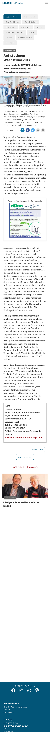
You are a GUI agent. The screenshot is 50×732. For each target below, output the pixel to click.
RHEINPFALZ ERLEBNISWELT (15, 726)
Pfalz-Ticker (13, 8)
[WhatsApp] (29, 689)
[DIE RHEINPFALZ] (12, 3)
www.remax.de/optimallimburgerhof (23, 437)
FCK (37, 8)
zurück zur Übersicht (25, 457)
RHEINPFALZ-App (10, 723)
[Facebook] (13, 689)
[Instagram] (21, 689)
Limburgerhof (9, 51)
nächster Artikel (37, 450)
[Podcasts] (36, 689)
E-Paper (6, 729)
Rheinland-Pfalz (28, 8)
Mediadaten (8, 712)
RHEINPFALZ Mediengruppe (15, 707)
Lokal (5, 8)
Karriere (6, 710)
